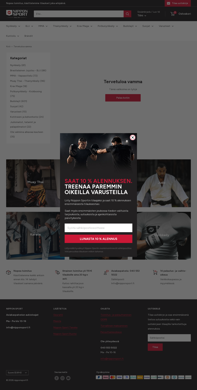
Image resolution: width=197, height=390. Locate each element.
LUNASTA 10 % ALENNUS (98, 239)
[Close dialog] (132, 137)
